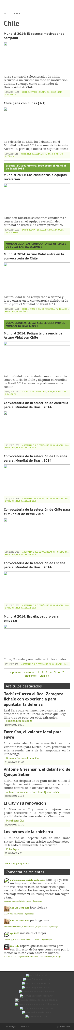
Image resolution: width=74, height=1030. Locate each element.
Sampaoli (32, 92)
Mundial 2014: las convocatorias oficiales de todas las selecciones (36, 245)
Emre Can (34, 758)
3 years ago (29, 914)
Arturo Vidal (34, 309)
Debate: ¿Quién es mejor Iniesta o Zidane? (22, 939)
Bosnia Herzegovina (38, 230)
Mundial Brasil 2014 (26, 447)
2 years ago (37, 901)
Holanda (50, 445)
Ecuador (59, 230)
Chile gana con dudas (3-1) (25, 103)
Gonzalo (14, 946)
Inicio (7, 13)
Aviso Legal (11, 1026)
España (42, 445)
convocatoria (48, 309)
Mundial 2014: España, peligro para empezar (31, 618)
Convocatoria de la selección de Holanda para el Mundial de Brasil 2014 (35, 458)
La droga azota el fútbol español (17, 901)
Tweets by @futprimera (17, 863)
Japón (25, 230)
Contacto (25, 1026)
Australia (9, 156)
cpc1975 (14, 933)
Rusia (51, 230)
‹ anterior (29, 672)
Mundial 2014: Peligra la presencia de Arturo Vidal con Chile (33, 335)
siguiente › (31, 675)
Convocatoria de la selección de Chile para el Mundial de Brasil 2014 (37, 511)
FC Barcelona (36, 792)
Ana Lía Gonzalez (19, 907)
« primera (16, 672)
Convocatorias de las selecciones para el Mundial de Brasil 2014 (35, 324)
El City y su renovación (25, 803)
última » (44, 675)
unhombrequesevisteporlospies (27, 879)
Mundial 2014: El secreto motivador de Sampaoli (34, 35)
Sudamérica (10, 94)
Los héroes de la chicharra (28, 831)
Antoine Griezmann (17, 792)
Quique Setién (52, 792)
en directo (57, 154)
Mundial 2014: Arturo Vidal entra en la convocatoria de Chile (34, 256)
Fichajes (10, 720)
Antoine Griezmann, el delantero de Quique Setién (37, 771)
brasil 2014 (56, 92)
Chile (17, 13)
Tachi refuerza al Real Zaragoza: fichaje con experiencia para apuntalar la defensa (34, 699)
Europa (14, 232)
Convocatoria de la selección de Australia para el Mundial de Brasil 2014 (36, 404)
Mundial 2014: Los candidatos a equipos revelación (35, 176)
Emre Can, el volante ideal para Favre (33, 734)
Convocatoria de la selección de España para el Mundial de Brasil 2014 (34, 565)
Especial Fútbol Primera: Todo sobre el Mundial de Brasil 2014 (36, 167)
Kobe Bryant (13, 849)
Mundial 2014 (44, 92)
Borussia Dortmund (17, 758)
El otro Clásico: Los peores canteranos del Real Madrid (27, 956)
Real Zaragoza (24, 720)
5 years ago (56, 956)
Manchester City (15, 820)
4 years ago (47, 939)
